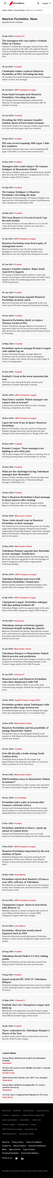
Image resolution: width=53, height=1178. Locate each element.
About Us (5, 1142)
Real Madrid (20, 875)
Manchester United (23, 516)
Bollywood (6, 1111)
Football (18, 67)
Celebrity (17, 1111)
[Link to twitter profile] (16, 1158)
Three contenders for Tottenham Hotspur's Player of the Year (26, 1032)
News (11, 10)
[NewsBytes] (16, 3)
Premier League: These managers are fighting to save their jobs (23, 450)
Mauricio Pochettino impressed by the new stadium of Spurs (26, 853)
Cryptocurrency (42, 1111)
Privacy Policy (17, 1142)
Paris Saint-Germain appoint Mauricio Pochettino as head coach (23, 298)
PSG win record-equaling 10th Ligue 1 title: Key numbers (26, 145)
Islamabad (6, 1063)
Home (4, 10)
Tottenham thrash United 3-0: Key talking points (25, 958)
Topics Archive (29, 1149)
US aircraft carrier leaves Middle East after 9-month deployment (26, 1069)
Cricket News (28, 1111)
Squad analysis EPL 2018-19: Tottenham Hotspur (24, 981)
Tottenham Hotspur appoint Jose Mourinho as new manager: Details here (25, 552)
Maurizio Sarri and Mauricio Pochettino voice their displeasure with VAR (24, 680)
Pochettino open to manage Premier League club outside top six (26, 350)
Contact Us (6, 1146)
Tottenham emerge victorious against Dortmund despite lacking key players (23, 627)
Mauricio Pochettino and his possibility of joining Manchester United (25, 729)
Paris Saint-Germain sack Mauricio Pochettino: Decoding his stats (21, 96)
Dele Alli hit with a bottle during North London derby (23, 755)
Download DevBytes (10, 1153)
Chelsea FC (20, 36)
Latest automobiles (9, 1120)
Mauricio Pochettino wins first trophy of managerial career (24, 245)
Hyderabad (7, 1080)
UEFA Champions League (25, 90)
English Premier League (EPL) (27, 700)
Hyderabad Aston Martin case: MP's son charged (24, 1077)
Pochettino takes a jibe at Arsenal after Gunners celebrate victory (23, 804)
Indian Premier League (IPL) (33, 1115)
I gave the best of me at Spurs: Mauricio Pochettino (24, 424)
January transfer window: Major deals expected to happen (23, 270)
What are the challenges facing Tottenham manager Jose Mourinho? (25, 473)
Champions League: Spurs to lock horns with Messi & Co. (24, 906)
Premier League (8, 1124)
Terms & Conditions (34, 1142)
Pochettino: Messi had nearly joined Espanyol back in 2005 (22, 932)
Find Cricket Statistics (29, 1153)
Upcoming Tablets (26, 1134)
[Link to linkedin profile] (22, 1158)
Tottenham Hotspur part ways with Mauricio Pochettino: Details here (21, 580)
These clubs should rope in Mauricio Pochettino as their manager (22, 522)
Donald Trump (8, 1073)
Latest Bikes (24, 1120)
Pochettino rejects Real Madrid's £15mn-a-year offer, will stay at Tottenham (25, 881)
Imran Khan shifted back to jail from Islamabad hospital (23, 1059)
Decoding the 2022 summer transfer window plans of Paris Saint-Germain (23, 121)
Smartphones (23, 1124)
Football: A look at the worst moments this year (25, 378)
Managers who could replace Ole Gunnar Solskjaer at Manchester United (25, 168)
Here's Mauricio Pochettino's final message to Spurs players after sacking (26, 499)
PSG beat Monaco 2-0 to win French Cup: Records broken (24, 219)
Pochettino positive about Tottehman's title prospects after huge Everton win (25, 706)
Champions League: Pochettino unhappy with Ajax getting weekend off (24, 604)
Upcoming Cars (31, 1129)
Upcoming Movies (9, 1134)
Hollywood (15, 1115)
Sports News (20, 10)
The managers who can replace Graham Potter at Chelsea (24, 42)
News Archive (14, 1149)
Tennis (33, 1124)
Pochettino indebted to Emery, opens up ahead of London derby (24, 829)
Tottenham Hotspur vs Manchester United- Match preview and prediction (25, 655)
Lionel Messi (20, 926)
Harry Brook (7, 1097)
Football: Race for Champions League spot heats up (25, 1006)
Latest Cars (36, 1120)
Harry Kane (19, 621)
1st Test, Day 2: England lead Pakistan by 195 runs (25, 1095)
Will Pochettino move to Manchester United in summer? (26, 781)
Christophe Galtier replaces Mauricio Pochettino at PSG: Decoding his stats (23, 73)
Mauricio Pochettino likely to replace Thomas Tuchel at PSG (22, 322)
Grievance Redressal (36, 1146)
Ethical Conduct (19, 1146)
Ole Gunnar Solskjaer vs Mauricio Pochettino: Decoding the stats (21, 193)
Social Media (20, 798)
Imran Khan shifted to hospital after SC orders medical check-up (23, 1086)
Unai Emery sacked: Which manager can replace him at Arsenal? (25, 401)
